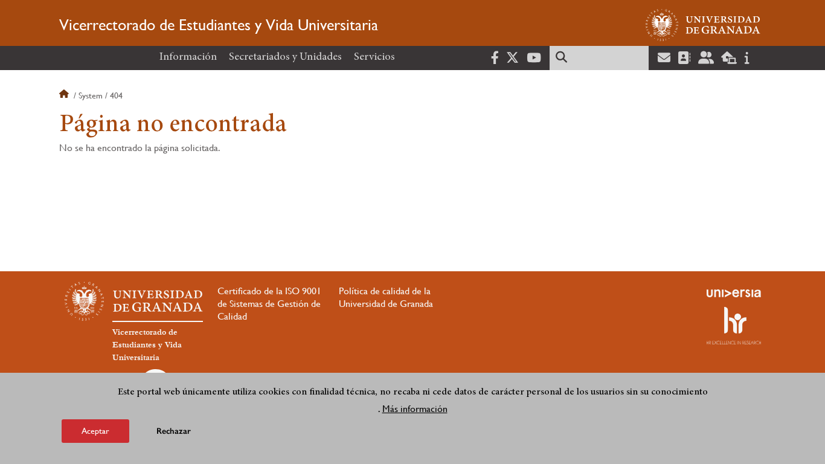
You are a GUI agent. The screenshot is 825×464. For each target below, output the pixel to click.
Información (188, 57)
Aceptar (95, 430)
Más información (415, 408)
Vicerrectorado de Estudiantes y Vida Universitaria (218, 25)
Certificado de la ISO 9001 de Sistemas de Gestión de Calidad (269, 303)
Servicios (374, 57)
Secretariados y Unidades (285, 57)
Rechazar (173, 430)
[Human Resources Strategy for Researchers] (734, 325)
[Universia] (734, 293)
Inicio (65, 95)
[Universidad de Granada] (703, 24)
